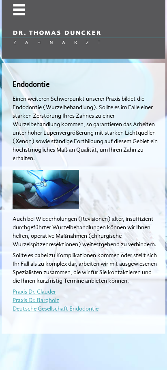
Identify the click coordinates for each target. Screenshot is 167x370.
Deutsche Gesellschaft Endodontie (55, 308)
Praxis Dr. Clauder (34, 291)
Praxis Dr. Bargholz (36, 300)
